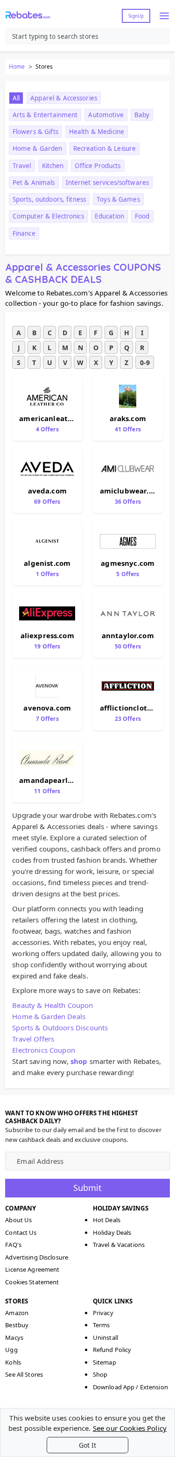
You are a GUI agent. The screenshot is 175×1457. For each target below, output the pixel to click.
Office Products (98, 166)
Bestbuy (16, 1325)
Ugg (11, 1349)
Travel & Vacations (119, 1244)
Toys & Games (118, 199)
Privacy (103, 1313)
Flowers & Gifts (35, 131)
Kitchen (53, 166)
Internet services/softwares (107, 182)
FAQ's (13, 1244)
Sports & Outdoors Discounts (60, 1027)
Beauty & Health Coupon (52, 1005)
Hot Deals (106, 1220)
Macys (14, 1337)
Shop (100, 1374)
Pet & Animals (34, 182)
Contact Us (20, 1232)
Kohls (13, 1362)
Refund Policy (112, 1349)
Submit (87, 1187)
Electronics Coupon (43, 1050)
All (16, 98)
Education (109, 216)
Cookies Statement (32, 1282)
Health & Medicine (96, 131)
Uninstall (105, 1337)
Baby (142, 115)
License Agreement (32, 1269)
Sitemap (104, 1362)
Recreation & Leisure (104, 148)
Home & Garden (38, 148)
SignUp (136, 16)
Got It (88, 1445)
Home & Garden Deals (48, 1016)
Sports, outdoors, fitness (49, 199)
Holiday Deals (112, 1232)
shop (79, 1061)
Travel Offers (33, 1038)
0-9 (145, 362)
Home (17, 66)
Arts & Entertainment (45, 115)
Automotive (105, 115)
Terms (101, 1325)
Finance (24, 233)
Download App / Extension (130, 1387)
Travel (22, 166)
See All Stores (24, 1374)
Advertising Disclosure (36, 1257)
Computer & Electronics (48, 216)
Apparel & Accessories (63, 98)
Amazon (16, 1313)
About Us (18, 1220)
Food (142, 216)
